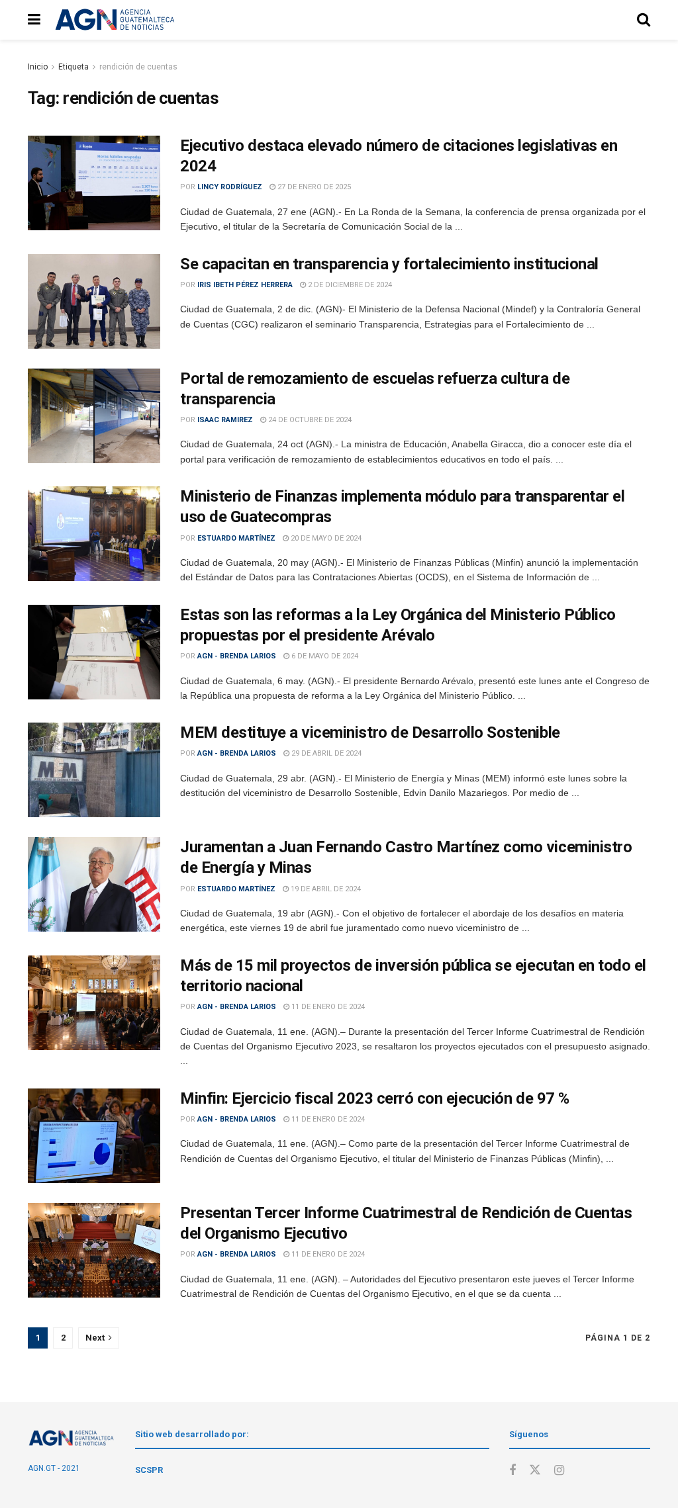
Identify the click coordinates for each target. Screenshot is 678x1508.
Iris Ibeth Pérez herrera (245, 285)
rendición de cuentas (138, 66)
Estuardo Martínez (236, 538)
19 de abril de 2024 (325, 889)
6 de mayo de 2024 (323, 656)
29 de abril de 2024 (325, 753)
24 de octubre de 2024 (309, 420)
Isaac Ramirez (225, 420)
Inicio (38, 66)
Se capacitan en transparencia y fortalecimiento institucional (389, 264)
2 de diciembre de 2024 (349, 285)
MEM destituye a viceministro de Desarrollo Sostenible (370, 732)
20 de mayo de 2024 (325, 538)
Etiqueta (73, 66)
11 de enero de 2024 (327, 1006)
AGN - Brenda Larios (236, 656)
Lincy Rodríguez (229, 187)
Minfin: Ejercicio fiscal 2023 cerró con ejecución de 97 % (374, 1098)
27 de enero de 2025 (313, 187)
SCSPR (149, 1470)
